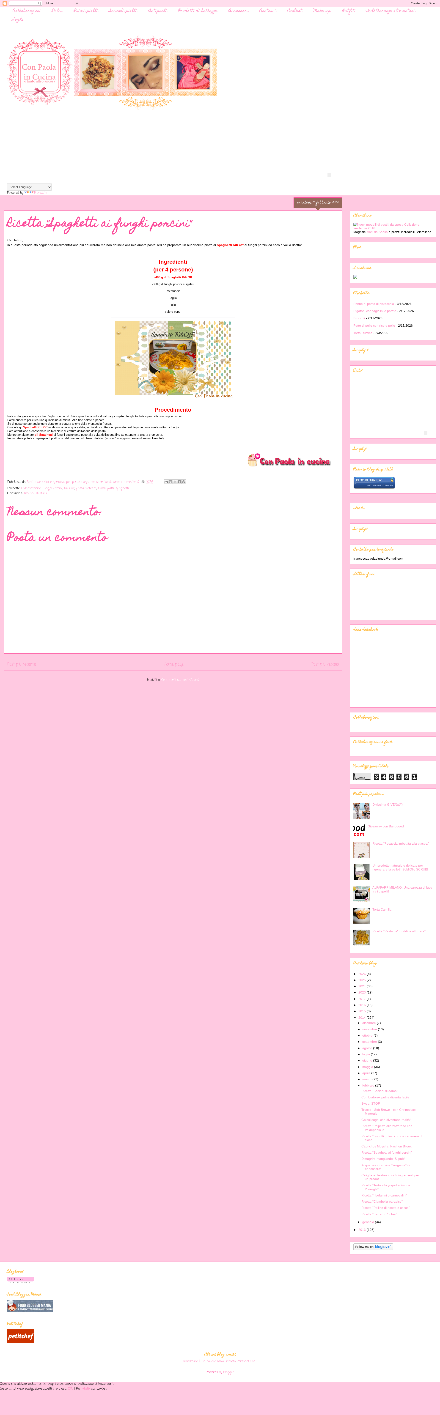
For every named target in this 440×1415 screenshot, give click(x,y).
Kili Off (69, 488)
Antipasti (157, 11)
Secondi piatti (123, 11)
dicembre (369, 1023)
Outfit (348, 11)
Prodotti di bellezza (197, 11)
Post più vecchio (325, 664)
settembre (370, 1041)
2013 (362, 1230)
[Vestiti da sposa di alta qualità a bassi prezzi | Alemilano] (393, 228)
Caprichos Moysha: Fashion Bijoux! (386, 1146)
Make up (322, 11)
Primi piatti (86, 11)
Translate (40, 193)
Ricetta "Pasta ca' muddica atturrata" (399, 931)
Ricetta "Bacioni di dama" (379, 1091)
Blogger (228, 1372)
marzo (367, 1079)
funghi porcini (52, 488)
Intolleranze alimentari (390, 11)
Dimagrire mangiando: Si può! (383, 1158)
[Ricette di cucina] (20, 1342)
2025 (362, 980)
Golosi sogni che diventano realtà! (386, 1120)
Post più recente (21, 664)
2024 (362, 986)
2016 (362, 1005)
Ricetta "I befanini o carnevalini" (384, 1195)
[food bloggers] (30, 1311)
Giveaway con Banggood (386, 826)
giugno (367, 1060)
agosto (367, 1048)
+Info (86, 1388)
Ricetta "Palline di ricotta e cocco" (385, 1208)
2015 (362, 1011)
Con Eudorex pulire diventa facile (385, 1097)
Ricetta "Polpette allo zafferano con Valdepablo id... (386, 1128)
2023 (362, 992)
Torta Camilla (381, 909)
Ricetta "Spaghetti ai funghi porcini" (386, 1152)
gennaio (368, 1222)
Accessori (238, 11)
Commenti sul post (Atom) (180, 680)
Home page (174, 664)
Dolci (57, 11)
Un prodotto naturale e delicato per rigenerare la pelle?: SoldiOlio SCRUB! (400, 867)
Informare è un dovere (199, 1361)
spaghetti (122, 488)
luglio (366, 1054)
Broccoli (359, 318)
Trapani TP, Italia (35, 493)
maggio (368, 1067)
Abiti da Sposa (378, 232)
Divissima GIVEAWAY (387, 804)
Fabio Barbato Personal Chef (237, 1361)
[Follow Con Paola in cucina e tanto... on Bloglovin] (373, 1249)
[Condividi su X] (175, 481)
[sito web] (374, 488)
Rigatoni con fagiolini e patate (374, 311)
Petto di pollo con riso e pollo (374, 325)
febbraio (368, 1085)
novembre (370, 1029)
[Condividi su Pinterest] (183, 481)
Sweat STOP (370, 1103)
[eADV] (329, 175)
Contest (294, 11)
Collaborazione (31, 488)
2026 (362, 974)
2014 (362, 1017)
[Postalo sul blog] (170, 481)
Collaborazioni (27, 11)
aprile (366, 1073)
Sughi (18, 20)
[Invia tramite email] (166, 481)
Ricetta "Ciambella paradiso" (382, 1201)
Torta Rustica (362, 333)
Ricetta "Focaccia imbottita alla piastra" (400, 843)
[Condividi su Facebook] (179, 481)
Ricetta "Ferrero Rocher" (379, 1214)
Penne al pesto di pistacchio (373, 304)
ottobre (368, 1035)
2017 (362, 999)
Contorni (268, 11)
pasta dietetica (86, 488)
